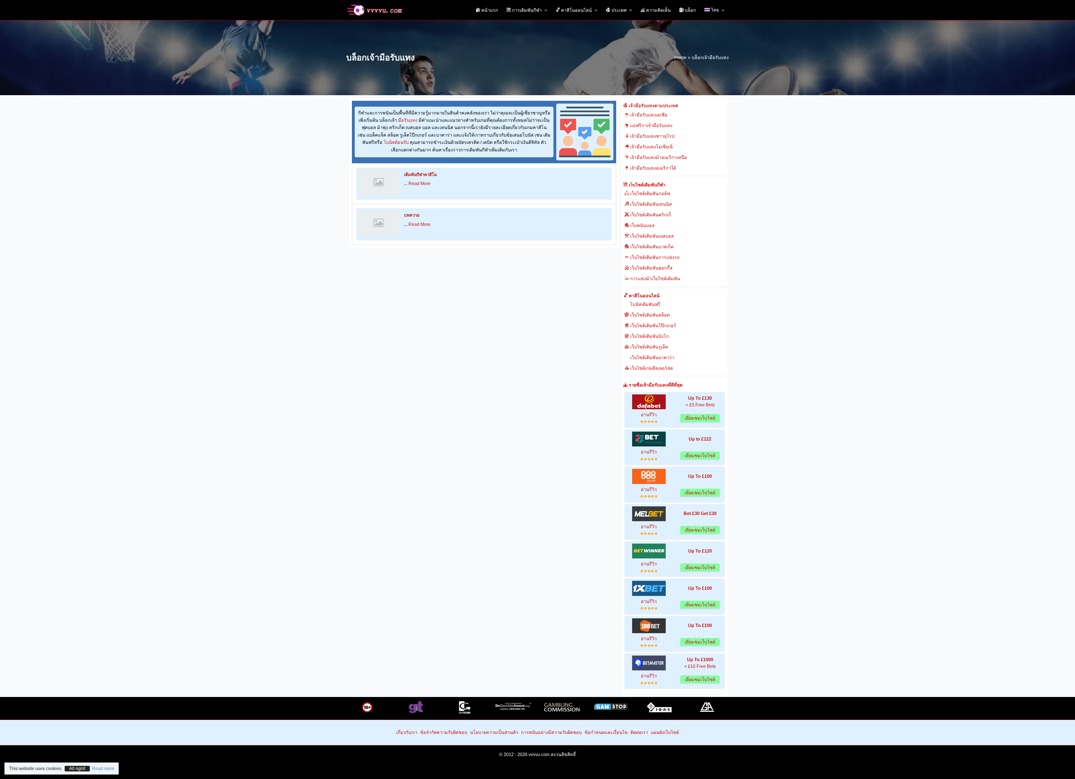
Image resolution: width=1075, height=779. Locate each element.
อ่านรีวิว (649, 414)
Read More (419, 183)
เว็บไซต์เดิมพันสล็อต (649, 315)
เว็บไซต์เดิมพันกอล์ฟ (649, 193)
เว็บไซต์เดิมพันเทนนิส (650, 204)
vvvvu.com (539, 754)
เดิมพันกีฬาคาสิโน (420, 174)
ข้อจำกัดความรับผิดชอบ (443, 732)
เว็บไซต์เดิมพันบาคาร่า (651, 357)
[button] (544, 10)
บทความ (412, 215)
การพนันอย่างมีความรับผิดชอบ (551, 732)
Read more (103, 768)
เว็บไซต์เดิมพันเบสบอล (651, 236)
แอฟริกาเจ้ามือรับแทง (650, 125)
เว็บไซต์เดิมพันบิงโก (649, 336)
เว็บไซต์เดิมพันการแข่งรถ (654, 257)
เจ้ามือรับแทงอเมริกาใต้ (652, 168)
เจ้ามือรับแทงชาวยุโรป (651, 136)
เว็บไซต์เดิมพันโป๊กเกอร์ (652, 325)
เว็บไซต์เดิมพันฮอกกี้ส (650, 268)
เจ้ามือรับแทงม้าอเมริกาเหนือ (658, 157)
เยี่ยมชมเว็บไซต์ (700, 418)
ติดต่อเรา (639, 732)
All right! (77, 768)
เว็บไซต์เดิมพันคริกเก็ (650, 214)
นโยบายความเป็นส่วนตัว (494, 732)
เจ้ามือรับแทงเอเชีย (648, 115)
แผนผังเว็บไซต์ (665, 732)
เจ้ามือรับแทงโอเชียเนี (651, 146)
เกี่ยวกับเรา (406, 732)
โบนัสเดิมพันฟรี (644, 304)
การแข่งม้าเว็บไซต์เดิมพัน (654, 278)
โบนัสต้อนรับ (396, 142)
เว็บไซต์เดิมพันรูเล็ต (648, 347)
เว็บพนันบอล (642, 225)
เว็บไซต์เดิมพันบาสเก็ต (651, 246)
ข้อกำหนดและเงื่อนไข (606, 732)
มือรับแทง (407, 120)
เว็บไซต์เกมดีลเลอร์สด (651, 368)
